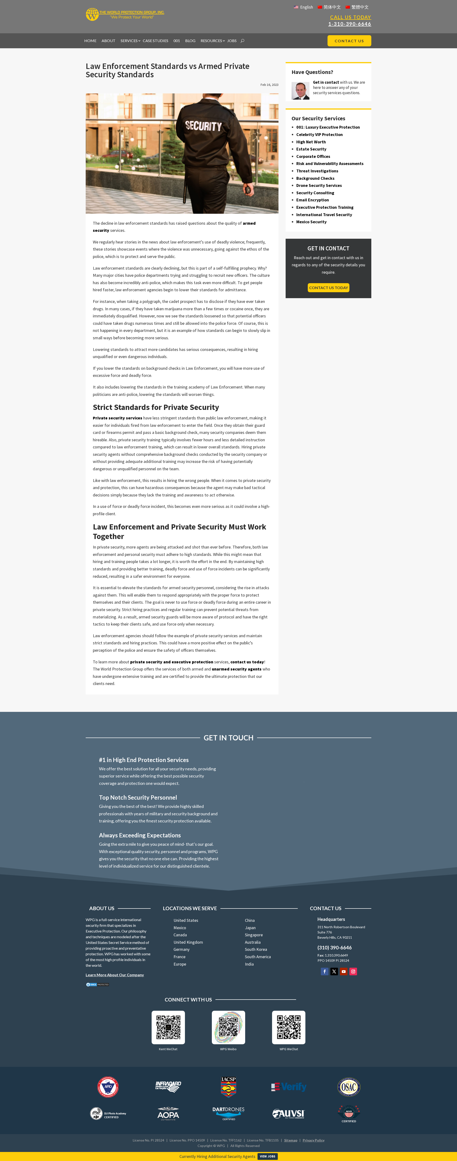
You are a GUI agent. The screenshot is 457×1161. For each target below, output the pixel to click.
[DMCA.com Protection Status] (97, 985)
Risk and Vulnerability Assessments (329, 163)
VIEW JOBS (267, 1156)
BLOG (190, 41)
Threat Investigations (317, 171)
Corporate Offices (313, 156)
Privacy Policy (313, 1140)
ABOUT (108, 41)
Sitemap (290, 1140)
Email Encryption (312, 200)
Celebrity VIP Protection (319, 134)
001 (177, 41)
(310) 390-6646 (335, 947)
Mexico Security (311, 221)
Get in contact (326, 82)
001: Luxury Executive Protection (328, 127)
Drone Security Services (319, 185)
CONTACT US (349, 41)
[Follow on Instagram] (353, 971)
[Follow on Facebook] (324, 971)
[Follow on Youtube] (344, 971)
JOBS (232, 41)
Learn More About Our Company (115, 974)
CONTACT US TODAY (328, 287)
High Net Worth (311, 142)
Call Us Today (350, 17)
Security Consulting (315, 192)
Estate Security (311, 149)
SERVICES (129, 41)
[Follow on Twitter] (334, 971)
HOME (90, 41)
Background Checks (315, 178)
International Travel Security (324, 214)
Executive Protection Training (324, 207)
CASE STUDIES (155, 41)
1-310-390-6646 (349, 24)
